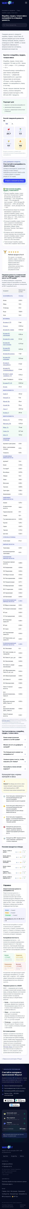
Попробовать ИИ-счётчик (14, 1201)
